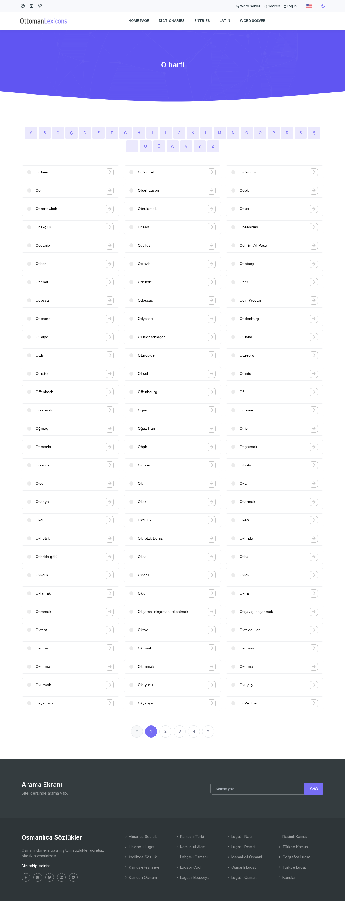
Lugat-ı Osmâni (243, 877)
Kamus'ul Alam (192, 846)
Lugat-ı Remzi (242, 846)
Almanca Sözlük (142, 836)
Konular (288, 877)
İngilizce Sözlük (142, 857)
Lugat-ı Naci (241, 836)
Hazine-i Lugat (141, 846)
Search (273, 6)
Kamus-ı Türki (191, 836)
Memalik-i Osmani (246, 857)
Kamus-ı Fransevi (143, 867)
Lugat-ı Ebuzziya (194, 877)
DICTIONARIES (172, 20)
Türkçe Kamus (294, 846)
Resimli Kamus (294, 836)
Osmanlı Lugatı (243, 867)
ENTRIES (202, 20)
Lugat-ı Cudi (190, 867)
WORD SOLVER (252, 20)
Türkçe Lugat (293, 867)
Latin (225, 20)
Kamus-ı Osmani (142, 877)
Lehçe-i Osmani (193, 857)
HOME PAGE (138, 20)
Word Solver (249, 6)
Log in (292, 6)
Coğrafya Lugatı (296, 857)
